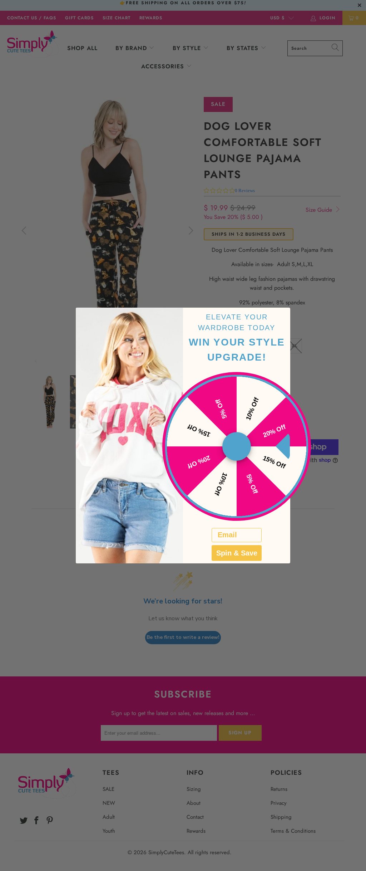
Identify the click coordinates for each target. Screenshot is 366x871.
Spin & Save (236, 553)
